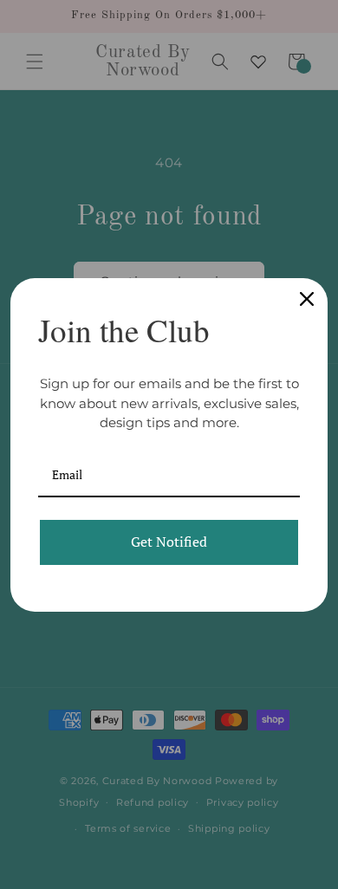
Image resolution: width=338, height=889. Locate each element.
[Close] (307, 299)
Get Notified (169, 541)
